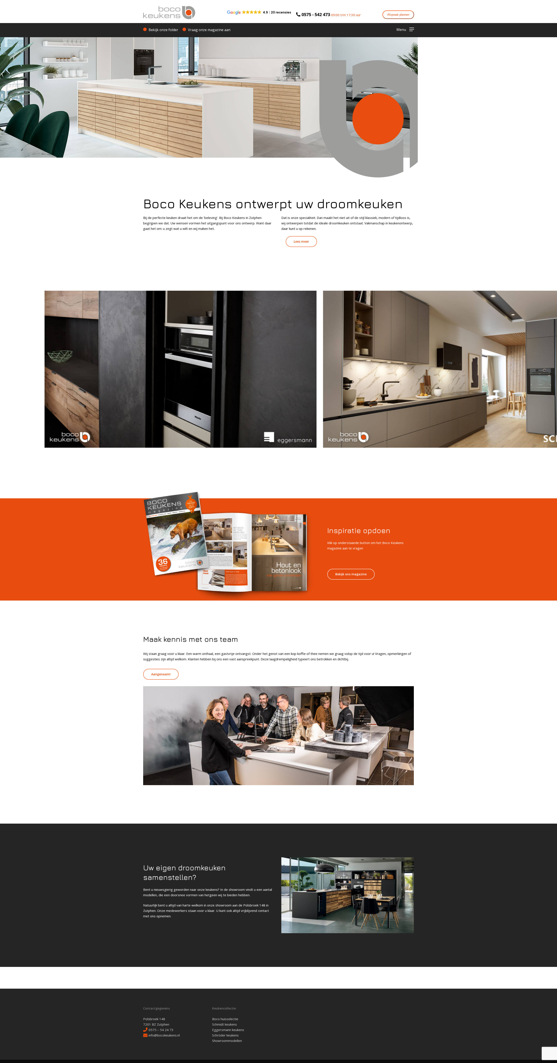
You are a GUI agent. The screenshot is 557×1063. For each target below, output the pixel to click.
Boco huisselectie (225, 1019)
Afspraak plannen (398, 14)
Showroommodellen (227, 1040)
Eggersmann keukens (228, 1030)
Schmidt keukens (224, 1024)
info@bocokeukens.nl (164, 1035)
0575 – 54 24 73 (161, 1030)
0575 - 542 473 (316, 14)
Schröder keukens (225, 1035)
